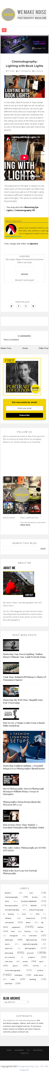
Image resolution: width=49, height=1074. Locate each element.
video (13, 979)
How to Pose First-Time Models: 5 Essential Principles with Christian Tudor (23, 826)
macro (7, 944)
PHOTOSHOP (37, 1050)
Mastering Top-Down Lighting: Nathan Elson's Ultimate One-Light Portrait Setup (24, 655)
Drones (35, 897)
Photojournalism (11, 906)
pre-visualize (10, 957)
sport (41, 962)
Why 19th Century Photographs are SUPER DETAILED (24, 849)
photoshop (9, 953)
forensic (27, 931)
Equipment (19, 1050)
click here (25, 525)
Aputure (34, 243)
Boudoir (8, 893)
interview (33, 936)
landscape (9, 940)
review (25, 962)
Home (25, 348)
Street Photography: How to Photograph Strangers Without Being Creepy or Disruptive (23, 791)
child (37, 914)
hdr (42, 931)
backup (11, 914)
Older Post (43, 348)
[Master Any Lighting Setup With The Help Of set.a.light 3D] (24, 44)
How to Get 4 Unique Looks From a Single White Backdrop (24, 724)
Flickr (7, 901)
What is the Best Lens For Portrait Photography (20, 872)
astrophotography (12, 910)
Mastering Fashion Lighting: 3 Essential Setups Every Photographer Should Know (24, 767)
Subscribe (24, 415)
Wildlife (34, 906)
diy (42, 923)
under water (38, 975)
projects (31, 957)
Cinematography (11, 897)
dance (28, 923)
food (13, 931)
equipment (16, 927)
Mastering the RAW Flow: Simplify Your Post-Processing (23, 701)
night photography (30, 944)
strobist (40, 970)
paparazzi (9, 948)
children (8, 918)
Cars (31, 893)
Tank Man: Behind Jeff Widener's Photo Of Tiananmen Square (24, 678)
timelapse (18, 975)
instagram (14, 936)
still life (36, 966)
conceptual (9, 923)
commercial (30, 918)
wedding (32, 979)
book (24, 914)
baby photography (36, 910)
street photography (12, 970)
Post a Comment (11, 339)
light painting (31, 940)
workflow (8, 984)
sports (15, 966)
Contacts (24, 1053)
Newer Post (6, 348)
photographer (30, 948)
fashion (40, 927)
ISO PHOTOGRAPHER (28, 901)
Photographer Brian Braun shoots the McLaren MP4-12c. (22, 803)
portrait (30, 953)
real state (9, 962)
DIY (28, 1050)
